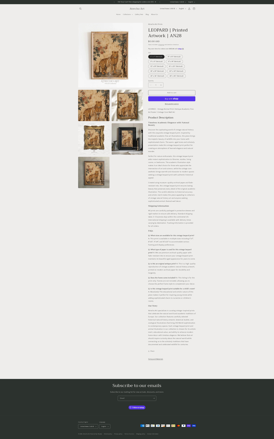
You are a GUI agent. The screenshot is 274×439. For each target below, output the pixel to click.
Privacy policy (118, 434)
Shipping (161, 44)
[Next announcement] (159, 2)
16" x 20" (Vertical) (175, 66)
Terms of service (129, 434)
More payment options (172, 104)
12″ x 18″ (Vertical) (156, 66)
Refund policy (108, 434)
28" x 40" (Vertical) (176, 76)
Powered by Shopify (96, 434)
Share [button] (152, 351)
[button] (80, 8)
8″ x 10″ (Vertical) (174, 57)
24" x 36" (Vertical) (157, 76)
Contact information (152, 434)
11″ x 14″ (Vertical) (174, 61)
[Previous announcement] (114, 2)
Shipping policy (140, 434)
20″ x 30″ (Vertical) (176, 71)
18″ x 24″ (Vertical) (157, 71)
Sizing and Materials (155, 359)
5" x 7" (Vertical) (156, 57)
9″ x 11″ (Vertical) (156, 61)
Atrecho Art (86, 434)
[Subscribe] (153, 398)
